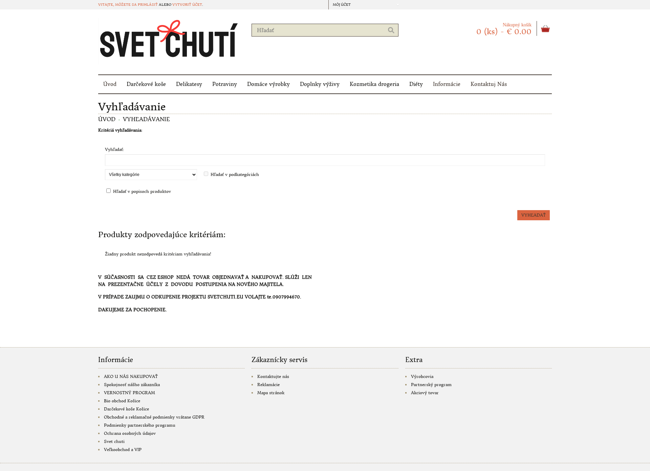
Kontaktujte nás (273, 376)
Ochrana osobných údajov (130, 433)
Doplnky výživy (320, 84)
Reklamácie (268, 384)
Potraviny (224, 84)
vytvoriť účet (187, 4)
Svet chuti (114, 441)
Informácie (446, 84)
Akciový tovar (425, 392)
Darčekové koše (146, 84)
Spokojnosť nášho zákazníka (132, 384)
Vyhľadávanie (146, 119)
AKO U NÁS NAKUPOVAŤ (131, 376)
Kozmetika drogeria (374, 84)
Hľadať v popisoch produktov (142, 191)
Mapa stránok (270, 392)
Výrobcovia (422, 376)
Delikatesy (189, 84)
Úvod (109, 84)
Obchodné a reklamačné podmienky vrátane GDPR (154, 417)
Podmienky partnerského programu (139, 425)
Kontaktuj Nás (489, 84)
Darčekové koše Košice (126, 408)
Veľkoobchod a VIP (123, 449)
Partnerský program (431, 384)
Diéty (416, 84)
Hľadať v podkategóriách (235, 174)
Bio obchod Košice (122, 400)
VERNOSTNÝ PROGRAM (129, 392)
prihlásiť (148, 4)
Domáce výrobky (268, 84)
